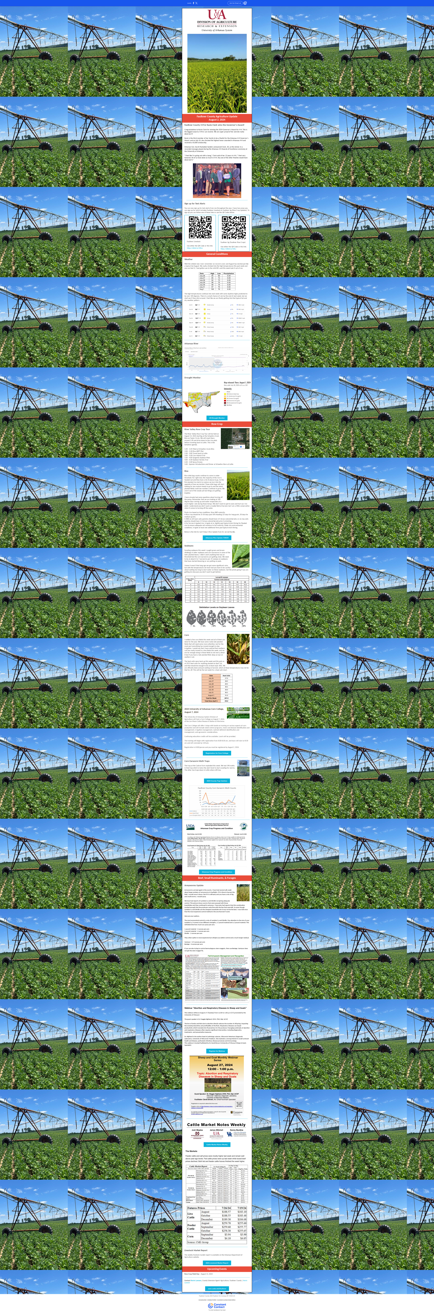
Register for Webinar (217, 1051)
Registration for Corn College (217, 753)
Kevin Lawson (196, 1281)
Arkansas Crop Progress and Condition (217, 872)
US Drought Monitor (217, 418)
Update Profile (211, 1300)
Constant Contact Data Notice (226, 1300)
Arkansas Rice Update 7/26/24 (217, 538)
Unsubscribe (202, 1300)
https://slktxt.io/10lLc (228, 249)
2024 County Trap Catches (217, 781)
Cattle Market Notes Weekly (217, 1144)
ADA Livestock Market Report (217, 1263)
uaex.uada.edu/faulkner (217, 1289)
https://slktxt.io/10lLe (195, 248)
